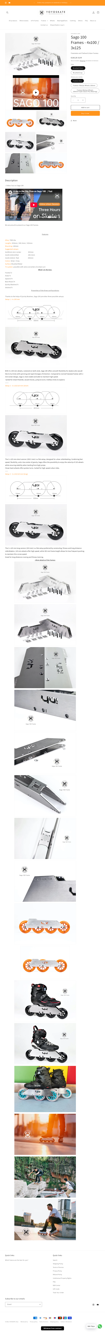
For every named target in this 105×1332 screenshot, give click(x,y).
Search (55, 1260)
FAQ (54, 1282)
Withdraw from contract (52, 1328)
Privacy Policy (57, 1271)
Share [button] (75, 120)
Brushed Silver (78, 68)
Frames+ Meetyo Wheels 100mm (84, 85)
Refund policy (24, 1321)
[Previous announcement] (34, 3)
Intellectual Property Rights (62, 1278)
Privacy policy (34, 1321)
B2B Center (56, 1285)
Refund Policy (57, 1274)
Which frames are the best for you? (16, 1260)
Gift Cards (56, 1289)
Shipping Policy (58, 1264)
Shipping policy (54, 1321)
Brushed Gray (77, 73)
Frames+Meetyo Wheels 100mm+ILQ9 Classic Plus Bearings (85, 90)
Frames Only (77, 81)
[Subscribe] (39, 1304)
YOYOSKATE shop (13, 1321)
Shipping (82, 60)
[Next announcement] (70, 3)
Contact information (66, 1321)
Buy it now (85, 113)
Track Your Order (58, 1292)
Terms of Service (58, 1267)
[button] (7, 12)
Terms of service (43, 1321)
